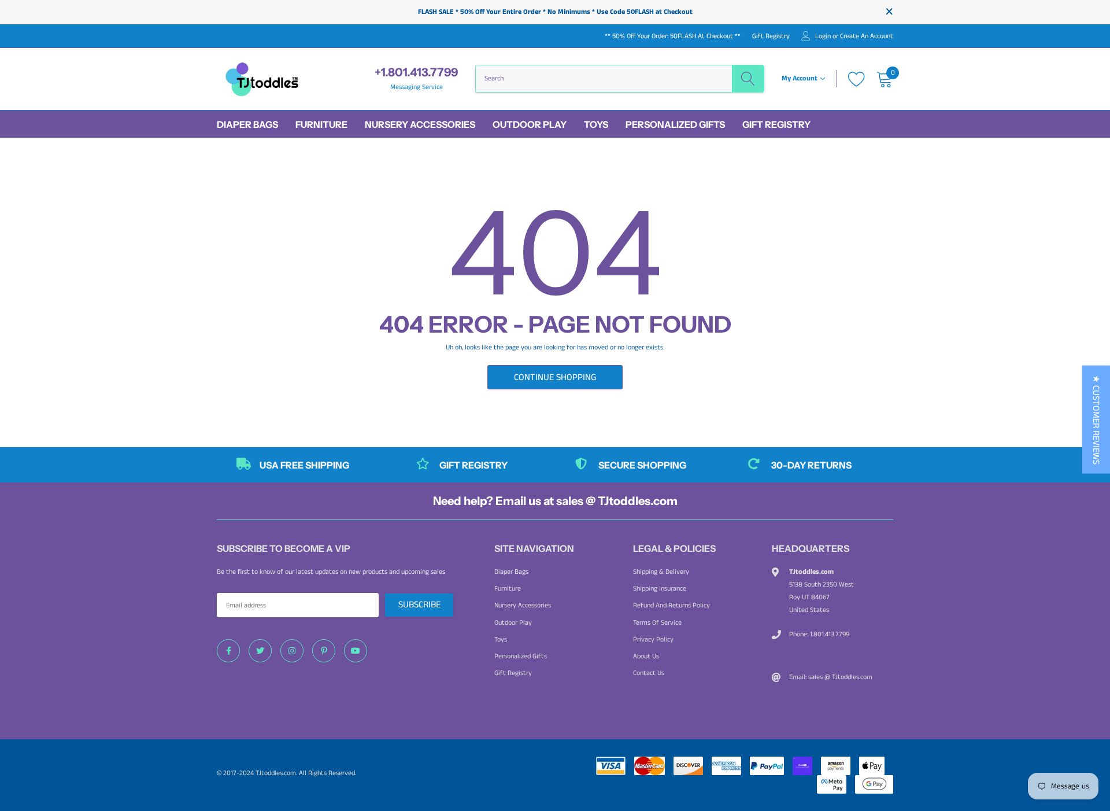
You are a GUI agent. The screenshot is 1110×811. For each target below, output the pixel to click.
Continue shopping (555, 377)
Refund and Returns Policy (671, 605)
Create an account (866, 36)
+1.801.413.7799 (416, 72)
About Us (646, 656)
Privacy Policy (653, 639)
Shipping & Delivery (661, 572)
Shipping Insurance (659, 588)
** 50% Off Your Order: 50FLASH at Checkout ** (673, 36)
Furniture (321, 124)
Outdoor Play (530, 124)
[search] (748, 78)
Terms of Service (657, 623)
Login (823, 36)
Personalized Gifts (675, 124)
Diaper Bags (247, 124)
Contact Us (648, 673)
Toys (596, 124)
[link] (228, 650)
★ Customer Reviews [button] (1095, 420)
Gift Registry (771, 36)
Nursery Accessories (420, 124)
